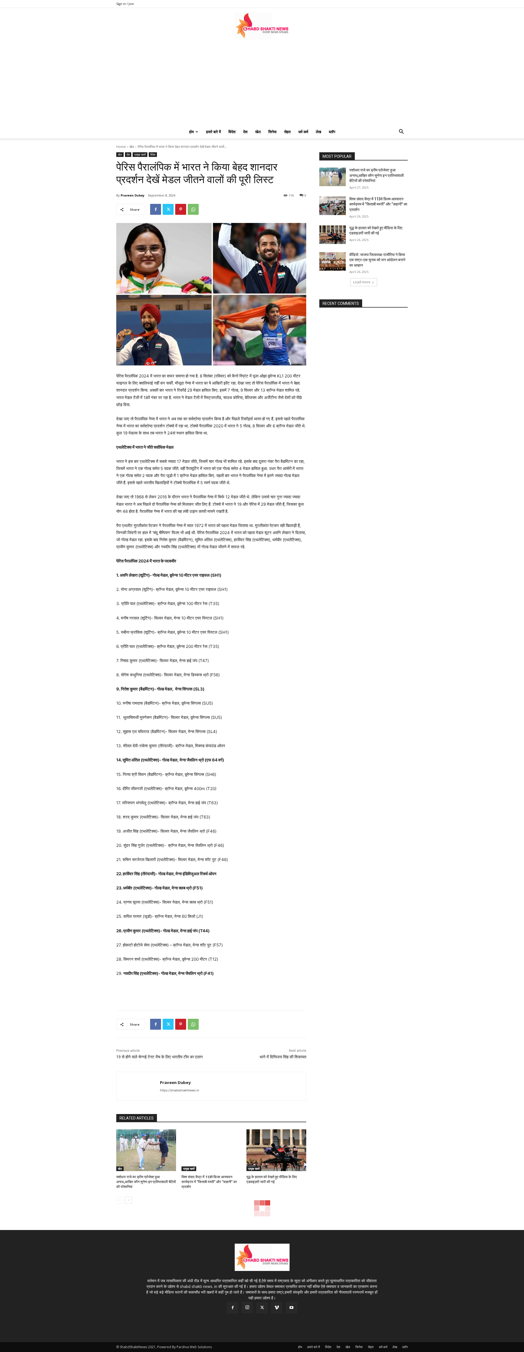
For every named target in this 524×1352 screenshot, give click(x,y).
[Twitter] (168, 209)
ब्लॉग (332, 131)
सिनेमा (272, 131)
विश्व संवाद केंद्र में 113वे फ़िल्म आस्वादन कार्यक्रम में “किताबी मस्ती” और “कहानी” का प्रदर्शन (209, 1182)
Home (121, 146)
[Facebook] (155, 209)
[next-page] (128, 1200)
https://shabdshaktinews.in (179, 1090)
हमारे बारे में (213, 131)
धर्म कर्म (303, 131)
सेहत (287, 131)
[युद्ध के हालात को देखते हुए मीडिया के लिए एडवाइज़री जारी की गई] (276, 1150)
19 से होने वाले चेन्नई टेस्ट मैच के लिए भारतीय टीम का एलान (159, 1057)
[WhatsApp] (193, 209)
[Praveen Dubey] (138, 1086)
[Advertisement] (262, 84)
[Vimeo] (276, 1307)
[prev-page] (119, 1200)
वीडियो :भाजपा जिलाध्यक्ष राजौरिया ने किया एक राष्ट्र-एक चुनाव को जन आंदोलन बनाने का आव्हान (377, 259)
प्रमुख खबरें (140, 154)
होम (191, 131)
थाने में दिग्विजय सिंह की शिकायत (283, 1057)
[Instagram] (247, 1307)
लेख (318, 131)
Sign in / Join (125, 4)
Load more (361, 282)
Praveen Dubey (132, 195)
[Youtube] (291, 1307)
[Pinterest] (180, 209)
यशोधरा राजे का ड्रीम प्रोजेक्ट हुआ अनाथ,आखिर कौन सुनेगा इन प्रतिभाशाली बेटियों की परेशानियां (146, 1182)
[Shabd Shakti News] (262, 26)
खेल (258, 131)
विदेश (232, 131)
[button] (401, 132)
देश (245, 131)
